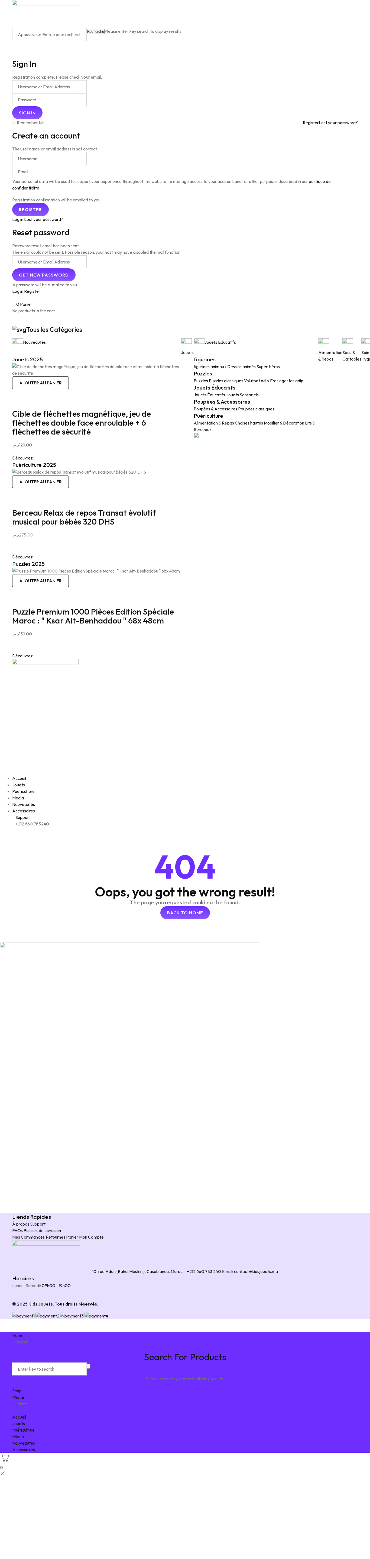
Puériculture (208, 415)
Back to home (185, 912)
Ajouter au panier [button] (40, 382)
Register (311, 122)
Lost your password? (338, 122)
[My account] (13, 44)
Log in (17, 219)
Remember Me (31, 122)
